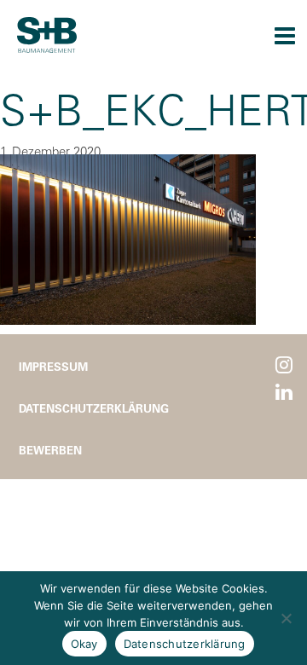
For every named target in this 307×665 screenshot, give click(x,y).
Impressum (53, 366)
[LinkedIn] (284, 393)
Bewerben (50, 449)
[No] (285, 618)
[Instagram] (284, 365)
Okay (84, 644)
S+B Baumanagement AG (47, 35)
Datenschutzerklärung (94, 408)
